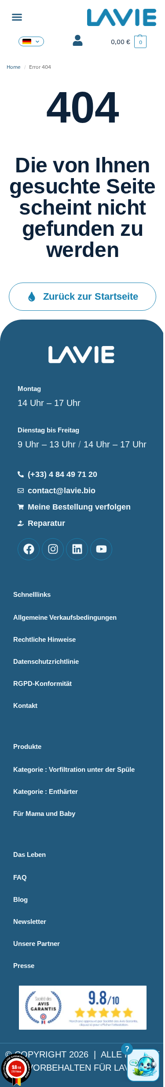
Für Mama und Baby (44, 813)
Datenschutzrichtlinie (46, 661)
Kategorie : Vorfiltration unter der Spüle (74, 769)
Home (14, 66)
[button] (17, 17)
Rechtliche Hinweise (44, 639)
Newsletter (29, 921)
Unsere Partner (36, 943)
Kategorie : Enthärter (45, 791)
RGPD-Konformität (42, 683)
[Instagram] (53, 549)
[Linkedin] (77, 549)
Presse (23, 965)
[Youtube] (101, 549)
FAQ (20, 877)
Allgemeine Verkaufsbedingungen (65, 617)
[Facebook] (29, 549)
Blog (20, 899)
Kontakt (25, 705)
